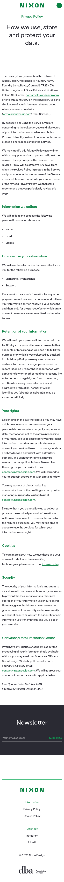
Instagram (32, 835)
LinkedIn (32, 842)
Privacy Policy (32, 809)
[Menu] (59, 5)
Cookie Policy (50, 564)
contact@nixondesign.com (42, 95)
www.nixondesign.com (17, 114)
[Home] (32, 5)
